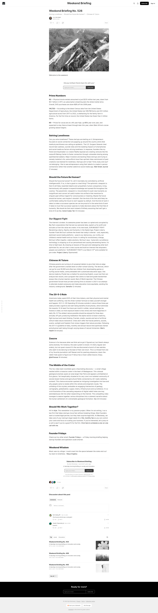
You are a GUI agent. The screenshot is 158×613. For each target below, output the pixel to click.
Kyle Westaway (57, 17)
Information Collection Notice (78, 476)
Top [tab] (51, 537)
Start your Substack (74, 605)
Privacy (78, 601)
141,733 (89, 111)
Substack (70, 609)
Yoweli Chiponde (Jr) (58, 523)
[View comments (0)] (65, 548)
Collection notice (90, 601)
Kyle (55, 410)
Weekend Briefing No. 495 (59, 565)
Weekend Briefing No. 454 (59, 542)
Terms (83, 601)
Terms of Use (87, 474)
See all (52, 576)
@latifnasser (53, 357)
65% (86, 123)
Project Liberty (62, 252)
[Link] (46, 95)
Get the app (87, 605)
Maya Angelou (72, 454)
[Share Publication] (137, 3)
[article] (79, 545)
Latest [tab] (55, 537)
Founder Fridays (74, 437)
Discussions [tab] (62, 537)
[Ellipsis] (108, 515)
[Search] (134, 3)
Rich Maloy (56, 515)
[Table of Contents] (2, 306)
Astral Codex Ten (68, 211)
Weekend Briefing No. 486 (59, 553)
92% (75, 104)
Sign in (153, 3)
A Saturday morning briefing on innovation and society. (64, 544)
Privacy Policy (91, 476)
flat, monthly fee (87, 418)
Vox (95, 399)
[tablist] (56, 499)
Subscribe (144, 3)
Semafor (69, 287)
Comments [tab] (53, 500)
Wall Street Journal (101, 167)
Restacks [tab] (60, 500)
